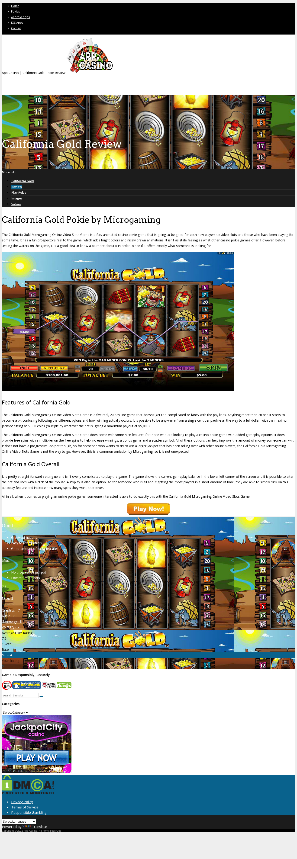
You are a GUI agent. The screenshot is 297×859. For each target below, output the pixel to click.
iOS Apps (17, 23)
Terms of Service (25, 807)
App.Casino (30, 830)
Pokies (15, 11)
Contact (16, 28)
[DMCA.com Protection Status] (28, 793)
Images (16, 198)
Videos (16, 204)
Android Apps (20, 17)
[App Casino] (89, 73)
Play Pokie (18, 192)
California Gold (22, 181)
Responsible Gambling (29, 812)
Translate (39, 826)
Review (16, 187)
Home (15, 6)
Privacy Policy (22, 801)
